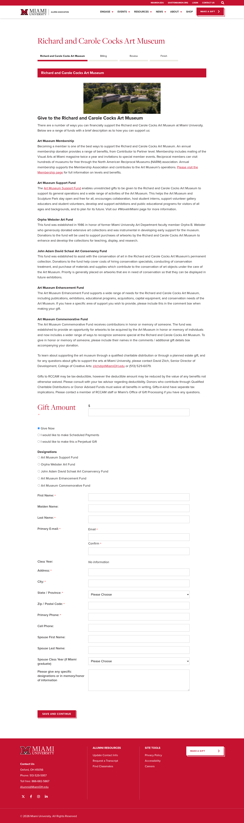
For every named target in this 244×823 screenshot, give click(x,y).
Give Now (47, 428)
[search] (222, 3)
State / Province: (50, 593)
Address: (44, 570)
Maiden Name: (48, 506)
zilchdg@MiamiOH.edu (109, 366)
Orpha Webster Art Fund (58, 464)
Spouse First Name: (51, 637)
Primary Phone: (49, 615)
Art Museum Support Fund (62, 188)
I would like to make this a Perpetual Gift (69, 442)
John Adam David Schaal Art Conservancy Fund (74, 471)
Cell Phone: (46, 626)
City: (41, 582)
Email (92, 529)
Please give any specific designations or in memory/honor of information (61, 676)
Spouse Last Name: (51, 648)
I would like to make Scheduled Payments (70, 435)
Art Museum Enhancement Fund (63, 478)
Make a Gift (197, 751)
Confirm (94, 543)
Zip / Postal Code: (51, 604)
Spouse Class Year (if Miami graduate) (57, 661)
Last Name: (46, 518)
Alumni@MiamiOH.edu (34, 787)
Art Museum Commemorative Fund (65, 485)
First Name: (46, 495)
